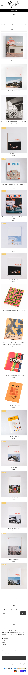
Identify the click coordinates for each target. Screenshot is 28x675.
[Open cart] (26, 4)
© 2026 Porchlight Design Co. (8, 664)
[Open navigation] (2, 5)
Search (3, 641)
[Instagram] (14, 625)
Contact (3, 642)
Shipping (4, 644)
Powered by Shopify (20, 664)
